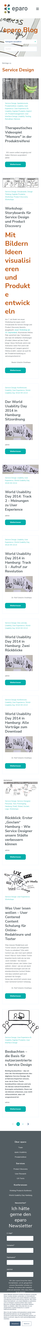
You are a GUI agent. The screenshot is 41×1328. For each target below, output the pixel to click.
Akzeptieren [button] (15, 1324)
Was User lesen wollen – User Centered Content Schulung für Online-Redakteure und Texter (18, 923)
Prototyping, (21, 804)
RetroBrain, (9, 119)
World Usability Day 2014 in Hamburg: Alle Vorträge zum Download (18, 723)
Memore (17, 119)
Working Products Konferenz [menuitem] (21, 1190)
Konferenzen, (22, 387)
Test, (15, 804)
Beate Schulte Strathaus (21, 362)
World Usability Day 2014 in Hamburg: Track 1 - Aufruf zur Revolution (18, 562)
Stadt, (15, 806)
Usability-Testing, (24, 116)
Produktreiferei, (11, 106)
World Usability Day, (22, 480)
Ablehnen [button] (27, 1324)
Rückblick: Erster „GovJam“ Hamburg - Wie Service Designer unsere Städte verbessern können (18, 831)
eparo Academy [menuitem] (21, 1152)
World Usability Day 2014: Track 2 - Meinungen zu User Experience (18, 501)
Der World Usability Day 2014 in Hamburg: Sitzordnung (16, 410)
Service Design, (11, 103)
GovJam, (26, 806)
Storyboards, (22, 191)
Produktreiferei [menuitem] (20, 1157)
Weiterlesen (15, 164)
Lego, (7, 809)
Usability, (20, 106)
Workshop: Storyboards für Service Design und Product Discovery (18, 217)
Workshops (9, 199)
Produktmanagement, (16, 114)
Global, (20, 806)
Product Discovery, (21, 197)
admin (7, 158)
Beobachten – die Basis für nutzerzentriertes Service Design (18, 1058)
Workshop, (9, 197)
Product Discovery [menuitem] (20, 1169)
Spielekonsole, (22, 103)
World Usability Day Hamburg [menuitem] (20, 1195)
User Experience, (18, 390)
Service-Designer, (24, 801)
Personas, (8, 804)
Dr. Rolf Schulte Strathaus (21, 597)
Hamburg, (8, 806)
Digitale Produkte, (19, 111)
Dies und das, (22, 623)
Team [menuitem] (20, 1147)
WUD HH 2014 (22, 393)
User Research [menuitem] (20, 1174)
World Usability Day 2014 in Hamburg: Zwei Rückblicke (18, 644)
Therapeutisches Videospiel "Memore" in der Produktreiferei (18, 134)
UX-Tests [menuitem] (20, 1178)
